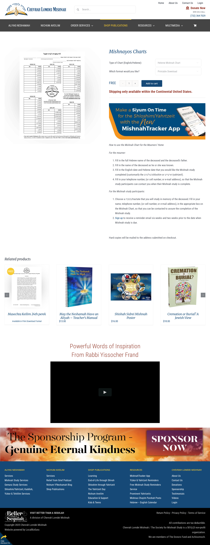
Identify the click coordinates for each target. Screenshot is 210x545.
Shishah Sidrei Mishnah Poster (79, 316)
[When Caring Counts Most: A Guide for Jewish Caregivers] (183, 287)
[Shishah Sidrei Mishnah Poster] (79, 287)
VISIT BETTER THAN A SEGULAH (47, 512)
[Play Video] (105, 392)
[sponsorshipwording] (70, 430)
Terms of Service (196, 512)
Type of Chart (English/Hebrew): (125, 62)
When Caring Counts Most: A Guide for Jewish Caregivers (183, 316)
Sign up (119, 218)
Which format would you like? (124, 71)
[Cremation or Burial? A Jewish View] (131, 287)
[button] (7, 295)
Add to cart (152, 83)
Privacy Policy (179, 512)
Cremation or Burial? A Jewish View (131, 316)
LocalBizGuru (32, 529)
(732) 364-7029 (197, 15)
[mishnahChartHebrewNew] (53, 95)
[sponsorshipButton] (174, 428)
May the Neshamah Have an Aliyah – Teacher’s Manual (27, 316)
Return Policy (163, 512)
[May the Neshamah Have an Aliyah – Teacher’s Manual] (27, 287)
